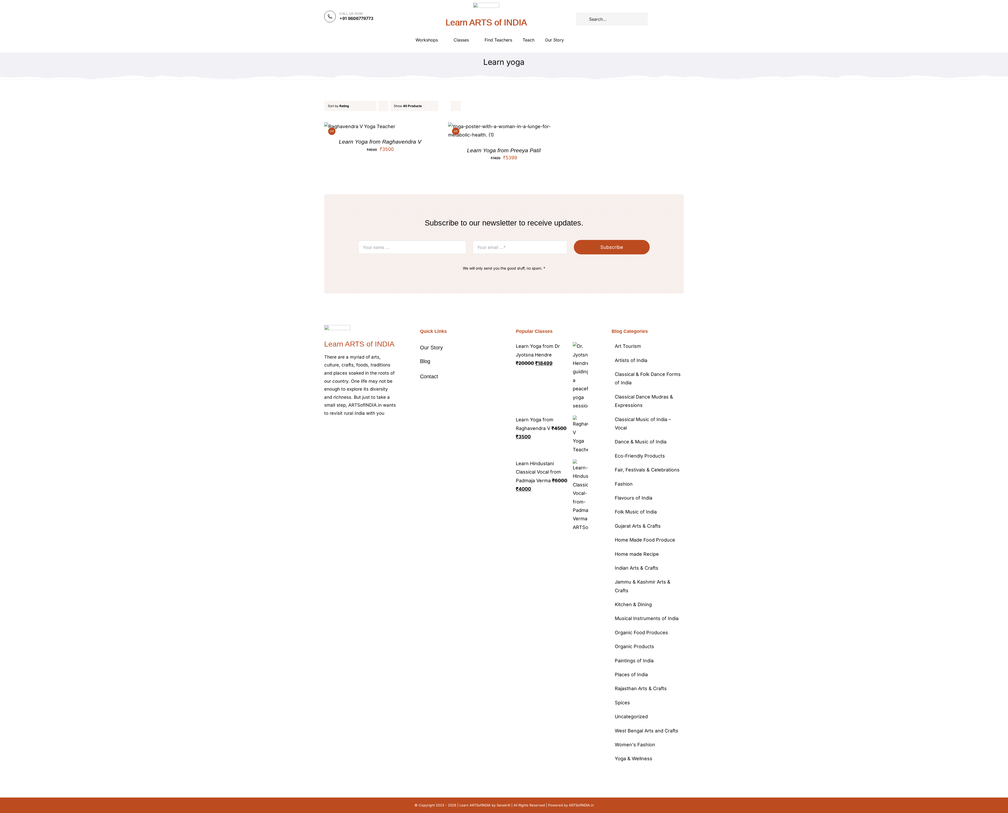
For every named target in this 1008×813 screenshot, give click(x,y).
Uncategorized (631, 716)
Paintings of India (634, 660)
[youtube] (359, 429)
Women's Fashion (635, 744)
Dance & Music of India (640, 441)
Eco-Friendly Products (640, 456)
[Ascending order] (383, 106)
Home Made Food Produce (645, 540)
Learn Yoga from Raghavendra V (380, 142)
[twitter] (334, 429)
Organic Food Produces (641, 632)
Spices (622, 702)
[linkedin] (367, 429)
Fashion (624, 484)
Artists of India (631, 360)
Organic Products (634, 646)
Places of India (631, 674)
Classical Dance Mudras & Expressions (644, 401)
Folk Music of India (636, 512)
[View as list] (456, 106)
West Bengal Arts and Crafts (646, 730)
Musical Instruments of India (647, 618)
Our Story (431, 347)
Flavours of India (633, 498)
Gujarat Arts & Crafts (638, 526)
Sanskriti (503, 805)
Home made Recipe (637, 554)
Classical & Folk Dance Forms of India (648, 378)
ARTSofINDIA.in (581, 805)
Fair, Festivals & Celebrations (647, 470)
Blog (425, 361)
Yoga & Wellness (633, 758)
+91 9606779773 (356, 18)
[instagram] (342, 429)
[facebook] (325, 429)
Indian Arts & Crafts (636, 568)
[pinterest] (351, 429)
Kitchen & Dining (633, 604)
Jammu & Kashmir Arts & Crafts (642, 586)
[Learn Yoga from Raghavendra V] (359, 126)
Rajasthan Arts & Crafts (641, 688)
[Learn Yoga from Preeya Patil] (504, 126)
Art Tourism (628, 346)
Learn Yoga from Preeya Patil (504, 150)
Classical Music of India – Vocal (643, 424)
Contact (429, 376)
